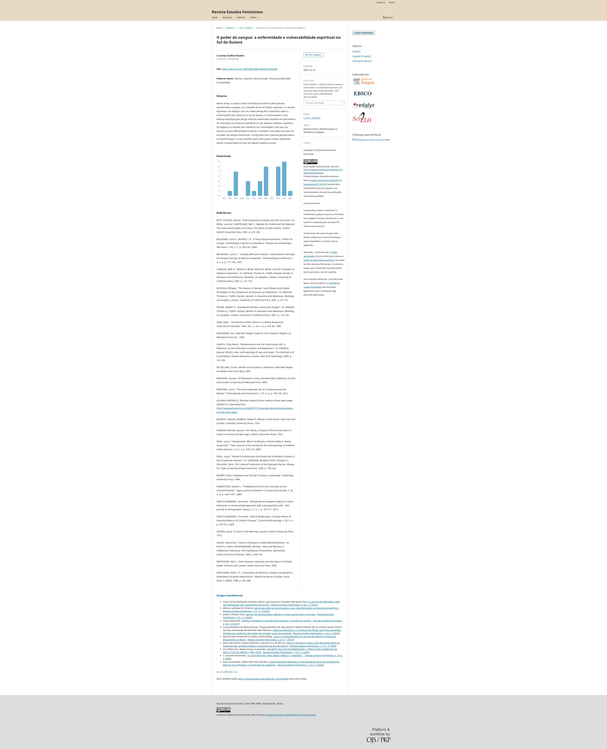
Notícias (241, 17)
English (356, 51)
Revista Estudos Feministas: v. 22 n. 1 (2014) (294, 604)
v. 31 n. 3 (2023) (245, 27)
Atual (214, 17)
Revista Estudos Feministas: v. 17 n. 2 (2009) (313, 645)
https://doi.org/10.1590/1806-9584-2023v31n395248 (249, 69)
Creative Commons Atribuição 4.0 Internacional (290, 714)
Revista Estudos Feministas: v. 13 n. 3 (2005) (300, 664)
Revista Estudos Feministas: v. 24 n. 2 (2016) (316, 633)
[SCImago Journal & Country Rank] (371, 139)
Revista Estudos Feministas (237, 11)
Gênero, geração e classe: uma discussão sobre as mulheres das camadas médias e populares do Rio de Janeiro (281, 644)
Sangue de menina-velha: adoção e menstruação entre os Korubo (281, 614)
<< (218, 671)
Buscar (389, 17)
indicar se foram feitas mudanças (319, 260)
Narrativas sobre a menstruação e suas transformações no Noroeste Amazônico (296, 608)
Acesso (392, 2)
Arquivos (227, 17)
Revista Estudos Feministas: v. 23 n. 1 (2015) (271, 639)
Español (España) (362, 56)
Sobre (253, 17)
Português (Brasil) (362, 60)
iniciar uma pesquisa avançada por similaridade (263, 678)
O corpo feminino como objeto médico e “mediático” (276, 655)
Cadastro (381, 2)
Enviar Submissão (364, 32)
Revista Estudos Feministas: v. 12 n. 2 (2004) (286, 652)
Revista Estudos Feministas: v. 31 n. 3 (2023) (246, 611)
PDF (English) (314, 54)
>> (236, 671)
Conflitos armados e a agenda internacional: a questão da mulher (276, 620)
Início (219, 27)
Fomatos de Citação (315, 102)
